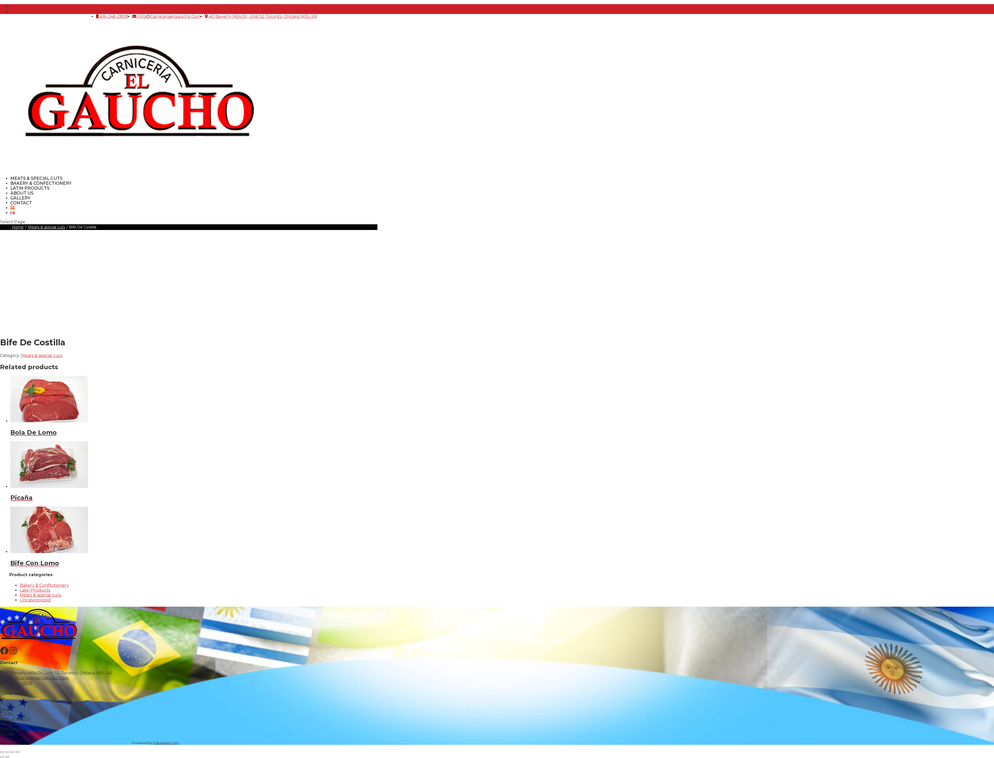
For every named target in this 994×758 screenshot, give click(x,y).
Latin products (15, 718)
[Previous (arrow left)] (2, 757)
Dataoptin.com (166, 743)
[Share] (12, 752)
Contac (7, 733)
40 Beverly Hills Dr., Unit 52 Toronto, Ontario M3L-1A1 (262, 16)
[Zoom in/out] (2, 752)
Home (18, 227)
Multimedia (12, 728)
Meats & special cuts (46, 227)
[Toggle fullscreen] (7, 752)
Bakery (7, 713)
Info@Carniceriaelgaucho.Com (168, 16)
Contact (21, 202)
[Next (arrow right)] (7, 757)
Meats (6, 708)
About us (9, 723)
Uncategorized (35, 600)
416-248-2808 (113, 16)
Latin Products (35, 590)
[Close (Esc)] (18, 752)
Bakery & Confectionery (44, 585)
